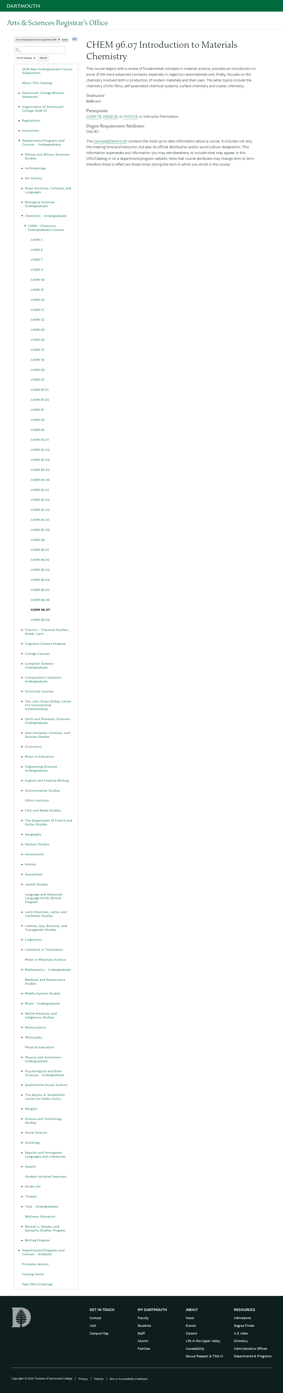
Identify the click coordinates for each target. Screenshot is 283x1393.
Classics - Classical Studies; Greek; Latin (47, 632)
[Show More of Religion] (22, 1109)
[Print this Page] (75, 39)
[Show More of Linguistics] (22, 940)
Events (191, 1325)
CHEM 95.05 (40, 520)
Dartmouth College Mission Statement (43, 95)
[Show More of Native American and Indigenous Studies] (22, 1014)
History (30, 864)
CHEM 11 (37, 270)
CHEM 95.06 (40, 530)
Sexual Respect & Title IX (204, 1356)
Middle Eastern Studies (43, 993)
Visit (93, 1325)
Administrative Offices (250, 1348)
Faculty (143, 1318)
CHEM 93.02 (40, 450)
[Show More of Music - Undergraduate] (22, 1003)
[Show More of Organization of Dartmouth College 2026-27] (19, 107)
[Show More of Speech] (22, 1167)
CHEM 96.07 (40, 610)
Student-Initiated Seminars (46, 1177)
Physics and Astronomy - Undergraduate (44, 1059)
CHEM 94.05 (40, 470)
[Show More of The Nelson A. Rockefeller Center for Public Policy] (22, 1095)
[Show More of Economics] (22, 747)
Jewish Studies (36, 884)
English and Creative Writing (47, 781)
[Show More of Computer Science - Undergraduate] (22, 664)
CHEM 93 (38, 430)
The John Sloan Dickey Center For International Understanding (48, 705)
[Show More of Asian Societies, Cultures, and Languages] (22, 188)
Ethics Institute (37, 800)
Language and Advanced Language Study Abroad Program (43, 898)
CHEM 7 (37, 260)
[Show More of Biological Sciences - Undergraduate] (22, 202)
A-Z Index (241, 1333)
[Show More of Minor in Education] (22, 757)
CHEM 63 (38, 330)
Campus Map (99, 1333)
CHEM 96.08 (40, 620)
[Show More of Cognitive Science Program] (22, 644)
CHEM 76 (37, 360)
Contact (95, 1318)
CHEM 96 (38, 540)
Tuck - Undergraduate (41, 1206)
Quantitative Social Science (46, 1085)
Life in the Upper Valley (203, 1341)
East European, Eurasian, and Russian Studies (47, 735)
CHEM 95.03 (40, 510)
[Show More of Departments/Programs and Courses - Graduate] (19, 1250)
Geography (33, 834)
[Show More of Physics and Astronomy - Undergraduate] (22, 1057)
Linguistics (33, 940)
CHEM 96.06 (40, 600)
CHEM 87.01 (40, 390)
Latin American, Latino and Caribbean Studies (46, 914)
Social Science (36, 1133)
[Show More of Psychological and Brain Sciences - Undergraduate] (22, 1071)
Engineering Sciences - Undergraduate (42, 769)
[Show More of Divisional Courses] (22, 691)
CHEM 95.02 (40, 500)
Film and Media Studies (43, 810)
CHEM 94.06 (40, 480)
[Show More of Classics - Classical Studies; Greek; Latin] (22, 630)
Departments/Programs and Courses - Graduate (43, 1252)
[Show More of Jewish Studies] (22, 884)
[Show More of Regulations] (19, 121)
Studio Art (33, 1186)
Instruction (30, 131)
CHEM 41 (37, 290)
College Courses (37, 654)
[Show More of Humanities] (22, 874)
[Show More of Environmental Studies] (22, 791)
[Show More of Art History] (22, 178)
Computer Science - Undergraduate (40, 665)
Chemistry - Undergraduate (46, 216)
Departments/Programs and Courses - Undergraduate (43, 142)
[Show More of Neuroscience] (22, 1027)
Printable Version (35, 1264)
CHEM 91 (37, 410)
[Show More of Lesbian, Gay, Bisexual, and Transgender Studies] (22, 926)
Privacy (83, 1379)
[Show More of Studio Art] (22, 1186)
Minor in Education (39, 757)
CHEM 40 (38, 280)
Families (144, 1348)
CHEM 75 (37, 350)
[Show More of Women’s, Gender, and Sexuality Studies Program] (22, 1227)
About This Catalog (37, 83)
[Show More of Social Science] (22, 1133)
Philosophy (33, 1037)
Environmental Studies (42, 791)
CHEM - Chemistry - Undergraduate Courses (46, 228)
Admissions (242, 1318)
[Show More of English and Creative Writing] (22, 781)
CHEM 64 (38, 340)
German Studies (37, 844)
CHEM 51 (37, 310)
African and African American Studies (47, 156)
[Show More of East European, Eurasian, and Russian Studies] (22, 733)
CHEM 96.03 (40, 570)
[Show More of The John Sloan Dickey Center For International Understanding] (22, 701)
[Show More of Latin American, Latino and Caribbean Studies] (22, 912)
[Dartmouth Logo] (23, 6)
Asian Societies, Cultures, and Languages (48, 190)
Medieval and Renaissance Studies (45, 982)
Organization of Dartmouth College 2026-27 (43, 109)
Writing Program (37, 1240)
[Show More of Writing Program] (22, 1240)
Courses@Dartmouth (110, 141)
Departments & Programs (252, 1356)
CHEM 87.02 (40, 400)
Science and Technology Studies (43, 1121)
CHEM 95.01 (40, 490)
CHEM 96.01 (40, 550)
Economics (33, 747)
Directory (241, 1341)
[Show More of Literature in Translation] (22, 950)
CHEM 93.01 (40, 440)
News (190, 1318)
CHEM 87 (37, 380)
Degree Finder (244, 1325)
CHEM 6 (37, 250)
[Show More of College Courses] (22, 654)
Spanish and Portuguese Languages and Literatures (45, 1155)
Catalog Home (33, 1274)
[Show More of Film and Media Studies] (22, 810)
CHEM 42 (37, 300)
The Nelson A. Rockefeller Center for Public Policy (45, 1097)
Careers (191, 1333)
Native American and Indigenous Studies (41, 1015)
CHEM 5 (37, 240)
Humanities (34, 874)
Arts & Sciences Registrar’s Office (57, 22)
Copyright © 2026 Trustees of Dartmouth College (42, 1378)
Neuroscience (35, 1027)
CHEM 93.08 (40, 460)
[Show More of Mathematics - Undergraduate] (22, 970)
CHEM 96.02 (40, 560)
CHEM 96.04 (40, 580)
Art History (33, 178)
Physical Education (39, 1047)
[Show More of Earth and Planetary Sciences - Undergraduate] (22, 719)
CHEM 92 (37, 420)
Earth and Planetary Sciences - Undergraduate (48, 721)
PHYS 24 (130, 116)
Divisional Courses (39, 691)
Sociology (32, 1143)
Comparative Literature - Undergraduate (44, 679)
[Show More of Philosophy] (22, 1037)
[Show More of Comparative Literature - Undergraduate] (22, 678)
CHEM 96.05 (40, 590)
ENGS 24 (110, 116)
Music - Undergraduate (42, 1003)
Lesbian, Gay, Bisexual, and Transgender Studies (46, 928)
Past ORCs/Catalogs (37, 1284)
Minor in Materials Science (45, 960)
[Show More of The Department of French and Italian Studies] (22, 821)
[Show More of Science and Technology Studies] (22, 1119)
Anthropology (35, 168)
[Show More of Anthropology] (22, 168)
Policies (99, 1379)
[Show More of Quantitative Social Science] (22, 1085)
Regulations (31, 120)
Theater (31, 1196)
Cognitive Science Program (45, 644)
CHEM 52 (37, 320)
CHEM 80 (38, 370)
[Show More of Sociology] (22, 1143)
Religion (31, 1109)
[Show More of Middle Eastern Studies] (22, 993)
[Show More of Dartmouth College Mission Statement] (19, 93)
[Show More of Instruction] (19, 131)
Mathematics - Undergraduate (48, 970)
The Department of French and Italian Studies (48, 822)
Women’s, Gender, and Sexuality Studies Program (45, 1228)
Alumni (143, 1341)
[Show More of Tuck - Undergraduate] (22, 1207)
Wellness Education (40, 1216)
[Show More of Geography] (22, 834)
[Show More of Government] (22, 854)
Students (144, 1325)
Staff (141, 1333)
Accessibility (195, 1348)
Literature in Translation (44, 950)
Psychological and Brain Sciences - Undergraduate (44, 1073)
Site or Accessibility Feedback (128, 1379)
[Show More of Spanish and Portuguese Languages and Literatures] (22, 1153)
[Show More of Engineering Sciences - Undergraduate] (22, 767)
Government (34, 854)
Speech (30, 1167)
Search (43, 57)
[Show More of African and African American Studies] (22, 155)
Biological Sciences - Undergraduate (41, 204)
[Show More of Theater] (22, 1196)
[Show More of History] (22, 864)
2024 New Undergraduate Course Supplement (47, 71)
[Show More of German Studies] (22, 844)
